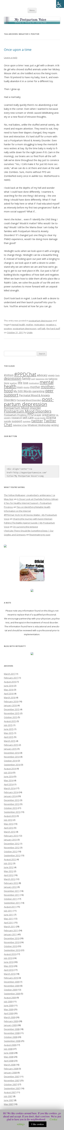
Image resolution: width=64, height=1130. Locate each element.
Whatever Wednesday (39, 425)
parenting (38, 391)
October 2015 (10, 717)
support (17, 421)
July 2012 (8, 863)
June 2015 (8, 729)
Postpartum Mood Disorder (22, 408)
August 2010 (10, 954)
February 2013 (11, 835)
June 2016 (8, 685)
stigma (51, 417)
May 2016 (8, 689)
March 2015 (9, 740)
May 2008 (8, 1056)
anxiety (51, 375)
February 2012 (11, 883)
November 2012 (12, 847)
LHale (29, 332)
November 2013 (12, 804)
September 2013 (12, 812)
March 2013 (9, 831)
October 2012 (10, 851)
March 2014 (9, 788)
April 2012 (8, 875)
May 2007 (8, 1104)
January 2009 (10, 1025)
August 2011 (10, 906)
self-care (28, 417)
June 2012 (8, 867)
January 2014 (10, 796)
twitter (37, 420)
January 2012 (10, 887)
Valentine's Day (20, 425)
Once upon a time (18, 49)
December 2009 (11, 981)
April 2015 (8, 737)
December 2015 (11, 709)
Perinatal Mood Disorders (29, 400)
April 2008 (8, 1060)
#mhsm (8, 375)
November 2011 (12, 894)
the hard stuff (53, 328)
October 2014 (10, 760)
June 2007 (8, 1100)
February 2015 (11, 744)
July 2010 (8, 958)
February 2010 (11, 977)
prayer (38, 414)
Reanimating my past (39, 534)
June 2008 (8, 1052)
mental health (18, 324)
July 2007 (8, 1096)
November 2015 (12, 713)
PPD (30, 414)
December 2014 (11, 752)
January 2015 (10, 748)
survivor (27, 421)
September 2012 (12, 855)
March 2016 (9, 697)
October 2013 (10, 808)
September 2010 (12, 950)
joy (46, 378)
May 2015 (8, 733)
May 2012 (8, 871)
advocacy (42, 375)
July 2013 (8, 819)
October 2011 (10, 898)
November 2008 (12, 1033)
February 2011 (11, 930)
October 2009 (10, 989)
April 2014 (8, 784)
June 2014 (8, 776)
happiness (40, 379)
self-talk (41, 328)
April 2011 (8, 922)
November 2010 (12, 942)
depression (12, 378)
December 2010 (11, 938)
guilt (33, 379)
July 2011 (8, 910)
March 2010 (9, 973)
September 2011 (12, 902)
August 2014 (10, 768)
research (16, 417)
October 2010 (10, 946)
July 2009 (8, 1001)
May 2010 (8, 966)
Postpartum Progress (15, 414)
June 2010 (8, 962)
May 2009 (8, 1009)
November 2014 (12, 756)
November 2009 (12, 985)
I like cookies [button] (37, 1124)
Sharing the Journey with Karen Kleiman (32, 518)
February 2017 (11, 677)
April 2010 (8, 969)
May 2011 (8, 918)
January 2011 (10, 934)
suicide (7, 421)
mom (20, 387)
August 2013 (10, 815)
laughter (13, 383)
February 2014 (11, 792)
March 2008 (9, 1064)
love (25, 383)
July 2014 (8, 772)
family (26, 378)
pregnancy (48, 415)
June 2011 (8, 914)
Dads (57, 375)
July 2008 (8, 1048)
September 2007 (12, 1088)
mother (29, 324)
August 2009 (10, 997)
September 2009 (12, 993)
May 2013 (8, 823)
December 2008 (11, 1029)
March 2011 (9, 926)
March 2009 (9, 1017)
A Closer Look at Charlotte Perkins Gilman (37, 499)
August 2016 (10, 681)
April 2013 (8, 827)
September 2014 (12, 764)
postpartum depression (40, 320)
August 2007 (10, 1092)
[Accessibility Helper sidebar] (60, 4)
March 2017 (9, 673)
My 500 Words (22, 391)
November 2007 (12, 1080)
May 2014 (8, 780)
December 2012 (11, 843)
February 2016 (11, 701)
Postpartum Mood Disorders (27, 411)
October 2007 (10, 1084)
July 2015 (8, 725)
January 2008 (10, 1072)
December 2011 (11, 890)
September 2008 (12, 1041)
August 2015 (10, 721)
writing (55, 425)
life (20, 383)
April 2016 (8, 693)
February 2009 (11, 1021)
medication (34, 383)
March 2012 (9, 879)
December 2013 (11, 800)
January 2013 (10, 839)
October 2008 (10, 1037)
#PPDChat (25, 374)
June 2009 (8, 1005)
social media (39, 418)
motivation (39, 324)
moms (26, 387)
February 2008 (11, 1068)
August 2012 (10, 859)
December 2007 (11, 1076)
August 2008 (10, 1044)
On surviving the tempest (25, 526)
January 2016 (10, 705)
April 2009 (8, 1013)
